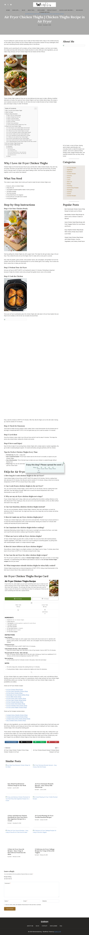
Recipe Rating (7, 876)
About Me (30, 925)
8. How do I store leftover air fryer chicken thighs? (18, 138)
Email (25, 901)
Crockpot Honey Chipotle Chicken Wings (17, 715)
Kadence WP (57, 931)
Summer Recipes (44, 12)
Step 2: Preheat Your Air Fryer (14, 117)
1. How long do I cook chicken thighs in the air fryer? (19, 127)
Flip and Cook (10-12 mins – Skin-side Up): (18, 153)
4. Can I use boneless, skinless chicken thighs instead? (19, 132)
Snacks (69, 193)
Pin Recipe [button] (46, 598)
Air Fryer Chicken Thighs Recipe (13, 144)
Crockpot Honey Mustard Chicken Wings (17, 717)
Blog (23, 10)
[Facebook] (5, 4)
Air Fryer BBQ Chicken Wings (13, 696)
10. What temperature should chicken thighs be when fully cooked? (22, 141)
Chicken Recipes (71, 173)
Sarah (40, 25)
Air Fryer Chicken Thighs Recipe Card (14, 143)
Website (44, 901)
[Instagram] (11, 4)
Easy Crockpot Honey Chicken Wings (16, 720)
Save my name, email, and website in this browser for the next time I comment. (23, 904)
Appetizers (70, 169)
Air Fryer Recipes (71, 167)
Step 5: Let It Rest (11, 121)
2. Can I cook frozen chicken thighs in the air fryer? (19, 129)
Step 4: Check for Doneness (14, 120)
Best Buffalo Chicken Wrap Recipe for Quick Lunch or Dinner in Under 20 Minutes (74, 216)
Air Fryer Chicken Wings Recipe (14, 689)
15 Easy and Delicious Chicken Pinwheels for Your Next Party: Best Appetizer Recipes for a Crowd (18, 818)
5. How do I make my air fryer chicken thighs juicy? (18, 133)
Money (69, 183)
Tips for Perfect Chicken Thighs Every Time (17, 124)
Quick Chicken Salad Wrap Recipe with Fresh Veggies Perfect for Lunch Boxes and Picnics (75, 224)
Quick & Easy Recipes (73, 187)
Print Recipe (19, 598)
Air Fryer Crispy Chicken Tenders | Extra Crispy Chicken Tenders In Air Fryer (16, 750)
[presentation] (18, 772)
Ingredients (10, 146)
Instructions (10, 147)
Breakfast (69, 171)
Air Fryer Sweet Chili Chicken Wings (15, 703)
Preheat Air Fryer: (13, 150)
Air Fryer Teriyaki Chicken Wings (14, 702)
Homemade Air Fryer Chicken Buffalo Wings (17, 695)
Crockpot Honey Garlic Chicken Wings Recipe (18, 718)
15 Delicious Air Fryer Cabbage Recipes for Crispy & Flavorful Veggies (44, 850)
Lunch (68, 179)
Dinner (68, 177)
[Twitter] (8, 4)
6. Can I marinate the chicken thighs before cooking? (19, 135)
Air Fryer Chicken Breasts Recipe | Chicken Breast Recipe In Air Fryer (46, 750)
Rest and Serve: (13, 154)
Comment (8, 883)
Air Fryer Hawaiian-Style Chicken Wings (16, 705)
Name (7, 901)
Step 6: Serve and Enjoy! (13, 123)
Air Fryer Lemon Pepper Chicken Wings (16, 707)
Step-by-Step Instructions (11, 114)
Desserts (69, 175)
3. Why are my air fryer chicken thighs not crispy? (18, 130)
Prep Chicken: (12, 149)
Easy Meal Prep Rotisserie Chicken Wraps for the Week (17, 784)
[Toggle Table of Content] (34, 108)
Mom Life (69, 181)
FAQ (61, 925)
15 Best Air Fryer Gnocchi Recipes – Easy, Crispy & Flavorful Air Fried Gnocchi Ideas (17, 851)
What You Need (9, 112)
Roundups (79, 10)
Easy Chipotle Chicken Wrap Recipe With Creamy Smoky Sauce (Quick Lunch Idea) (74, 231)
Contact (44, 925)
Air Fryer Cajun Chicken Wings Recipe (16, 700)
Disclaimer (41, 10)
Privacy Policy (52, 10)
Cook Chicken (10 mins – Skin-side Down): (18, 152)
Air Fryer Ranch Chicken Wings (14, 693)
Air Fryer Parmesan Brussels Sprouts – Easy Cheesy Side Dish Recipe (44, 785)
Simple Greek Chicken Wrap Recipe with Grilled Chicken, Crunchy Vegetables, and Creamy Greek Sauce (75, 239)
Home (8, 10)
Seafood (69, 191)
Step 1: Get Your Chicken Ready (14, 115)
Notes (9, 156)
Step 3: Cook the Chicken (13, 118)
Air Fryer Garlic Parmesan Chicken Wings (17, 691)
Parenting (69, 185)
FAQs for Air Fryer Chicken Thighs (13, 126)
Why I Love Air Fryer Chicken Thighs (14, 110)
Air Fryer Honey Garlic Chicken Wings (16, 698)
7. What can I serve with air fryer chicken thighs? (18, 136)
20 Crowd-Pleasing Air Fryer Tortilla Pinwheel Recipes (44, 816)
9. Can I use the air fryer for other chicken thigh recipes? (20, 139)
